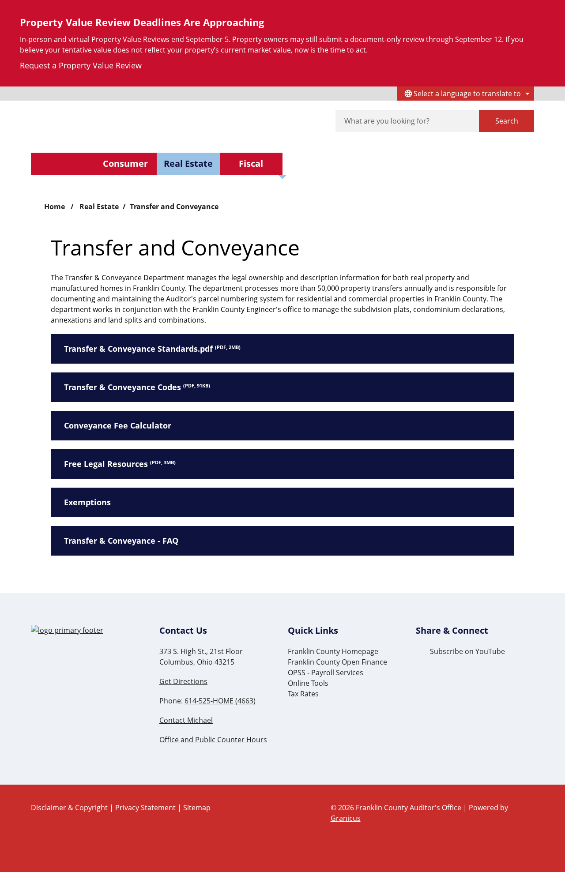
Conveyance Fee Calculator (117, 425)
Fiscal (251, 163)
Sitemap (197, 807)
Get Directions (183, 681)
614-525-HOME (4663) (220, 701)
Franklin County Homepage (333, 651)
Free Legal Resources (120, 464)
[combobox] (465, 93)
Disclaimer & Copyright (69, 807)
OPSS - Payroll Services (325, 672)
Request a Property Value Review (81, 65)
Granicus (346, 818)
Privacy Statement (145, 807)
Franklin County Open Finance (337, 662)
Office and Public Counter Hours (213, 739)
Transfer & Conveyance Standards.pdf (152, 348)
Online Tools (308, 683)
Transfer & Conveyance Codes (137, 387)
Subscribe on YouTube (467, 651)
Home (54, 206)
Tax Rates (303, 694)
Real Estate (188, 163)
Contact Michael (186, 720)
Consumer (125, 163)
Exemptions (87, 502)
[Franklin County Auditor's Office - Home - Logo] (113, 121)
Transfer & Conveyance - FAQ (121, 540)
